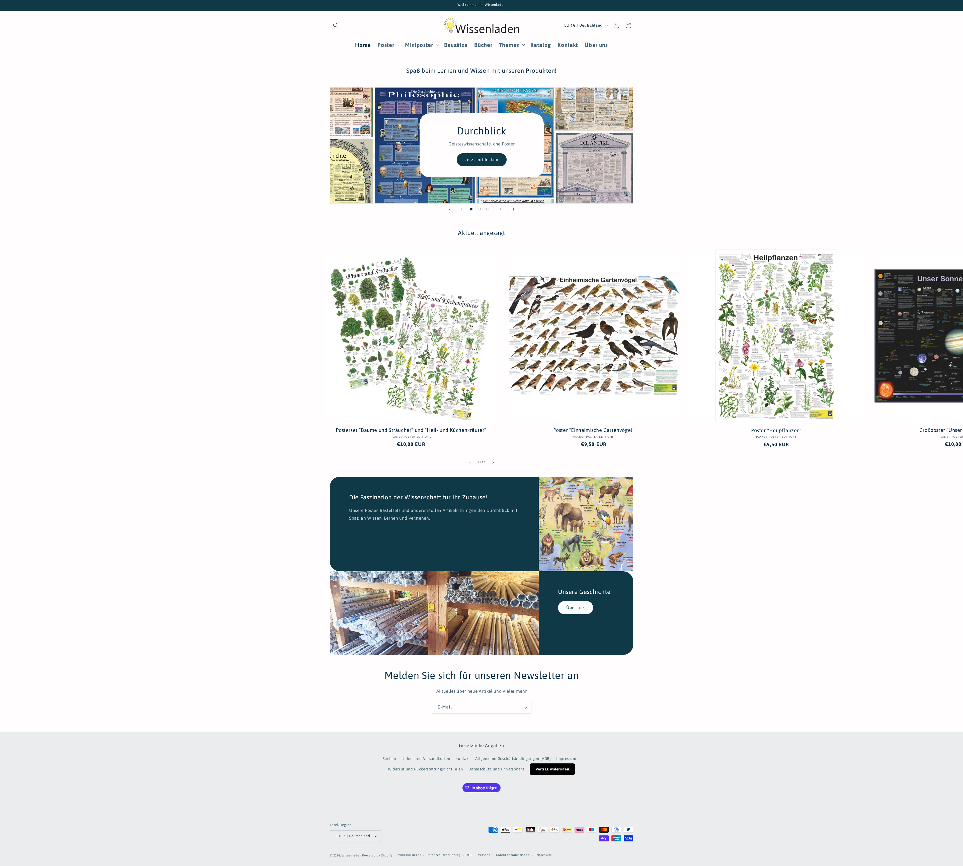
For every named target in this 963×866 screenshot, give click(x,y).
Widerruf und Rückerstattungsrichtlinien (425, 769)
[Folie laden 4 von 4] (488, 209)
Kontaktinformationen (513, 855)
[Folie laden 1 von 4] (463, 209)
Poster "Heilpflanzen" (776, 430)
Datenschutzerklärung (444, 855)
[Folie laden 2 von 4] (471, 209)
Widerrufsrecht (409, 855)
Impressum (566, 758)
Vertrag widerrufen (552, 769)
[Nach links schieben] (469, 462)
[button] (336, 25)
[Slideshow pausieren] (513, 209)
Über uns (575, 607)
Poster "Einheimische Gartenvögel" (593, 430)
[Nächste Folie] (500, 209)
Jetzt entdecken (481, 160)
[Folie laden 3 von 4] (479, 209)
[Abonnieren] (525, 707)
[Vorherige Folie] (449, 209)
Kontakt (462, 758)
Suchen (389, 758)
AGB (469, 855)
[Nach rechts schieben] (493, 462)
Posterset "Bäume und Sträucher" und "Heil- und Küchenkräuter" (411, 430)
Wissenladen (351, 855)
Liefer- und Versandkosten (426, 758)
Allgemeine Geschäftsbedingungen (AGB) (513, 758)
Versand (484, 855)
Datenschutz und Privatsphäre (496, 769)
